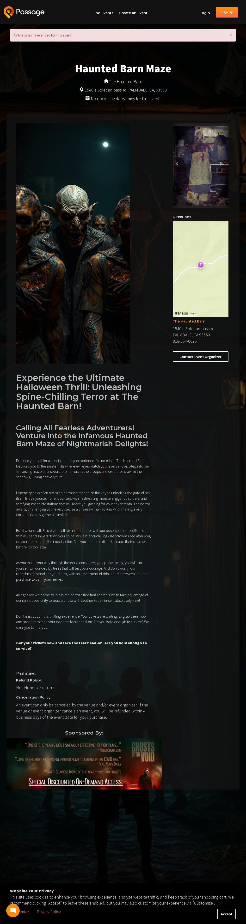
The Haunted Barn (189, 321)
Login (205, 13)
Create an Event (133, 13)
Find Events (102, 13)
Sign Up (227, 12)
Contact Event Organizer (200, 356)
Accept (227, 914)
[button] (177, 165)
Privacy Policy (49, 911)
